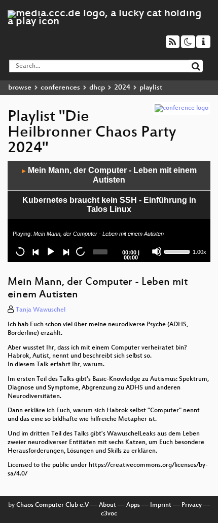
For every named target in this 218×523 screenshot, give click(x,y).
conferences (60, 87)
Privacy (191, 505)
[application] (109, 211)
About (107, 505)
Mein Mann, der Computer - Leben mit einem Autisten (109, 175)
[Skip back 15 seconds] (20, 251)
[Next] (65, 251)
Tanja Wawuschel (40, 310)
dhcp (97, 87)
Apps (133, 505)
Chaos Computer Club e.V (52, 505)
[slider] (177, 251)
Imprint (160, 505)
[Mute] (156, 251)
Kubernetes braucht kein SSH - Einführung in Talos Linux (109, 205)
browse (19, 87)
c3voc (109, 513)
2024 (122, 87)
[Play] (50, 251)
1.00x (199, 252)
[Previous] (35, 251)
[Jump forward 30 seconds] (80, 251)
